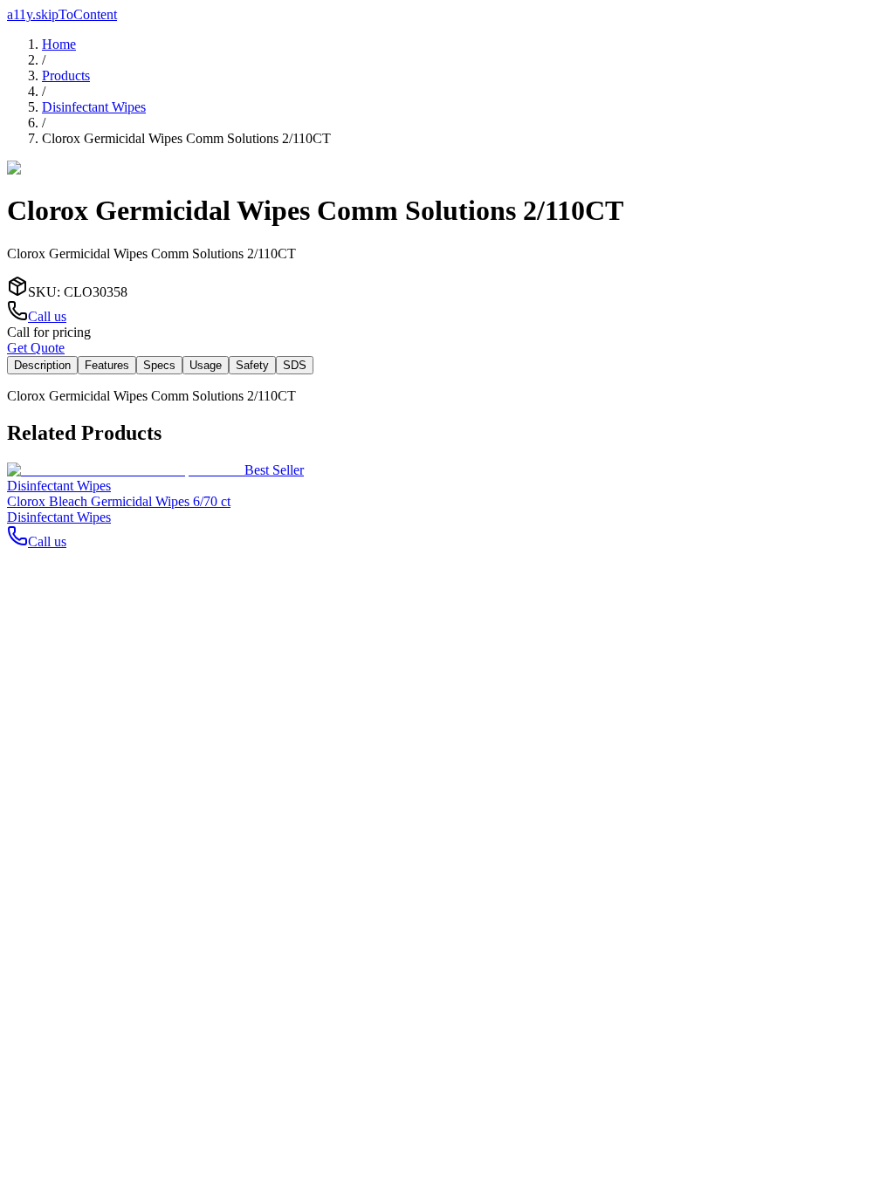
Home (59, 44)
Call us (47, 316)
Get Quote (36, 347)
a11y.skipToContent (62, 14)
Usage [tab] (205, 365)
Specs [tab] (159, 365)
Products (66, 75)
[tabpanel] (447, 396)
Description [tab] (42, 365)
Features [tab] (107, 365)
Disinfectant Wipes (94, 106)
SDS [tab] (294, 365)
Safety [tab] (252, 365)
